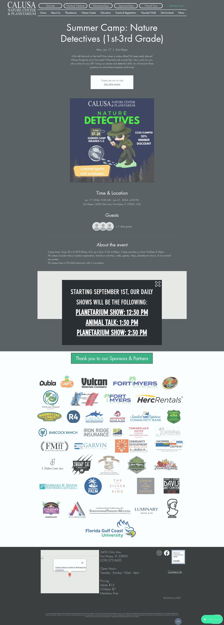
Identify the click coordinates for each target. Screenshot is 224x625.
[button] (157, 284)
